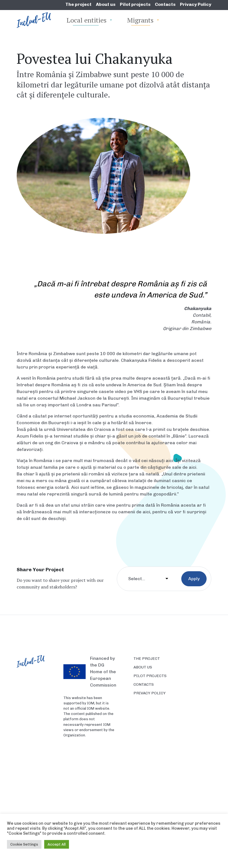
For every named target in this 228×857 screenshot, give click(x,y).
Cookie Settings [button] (24, 844)
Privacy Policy (195, 4)
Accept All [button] (57, 844)
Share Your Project (40, 569)
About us (105, 4)
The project (78, 4)
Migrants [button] (140, 20)
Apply (194, 578)
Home (28, 20)
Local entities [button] (86, 20)
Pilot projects (135, 4)
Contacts (165, 4)
